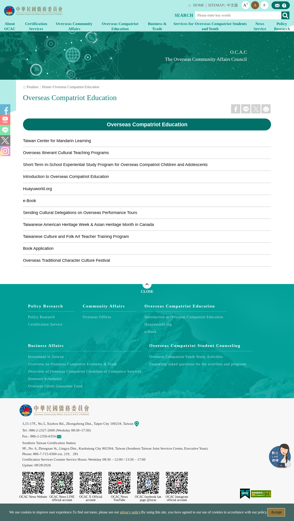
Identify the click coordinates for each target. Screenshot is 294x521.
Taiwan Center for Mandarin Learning (57, 140)
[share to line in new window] (245, 108)
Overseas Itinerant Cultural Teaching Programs (66, 152)
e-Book (29, 200)
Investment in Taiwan (46, 357)
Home (46, 87)
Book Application (38, 248)
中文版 (232, 5)
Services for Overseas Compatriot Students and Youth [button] (210, 26)
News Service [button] (260, 26)
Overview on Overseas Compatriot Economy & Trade (72, 364)
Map (142, 423)
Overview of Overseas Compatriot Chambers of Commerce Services (84, 371)
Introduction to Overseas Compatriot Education (66, 176)
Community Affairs (104, 306)
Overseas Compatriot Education (76, 87)
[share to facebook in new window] (235, 108)
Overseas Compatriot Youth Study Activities (186, 357)
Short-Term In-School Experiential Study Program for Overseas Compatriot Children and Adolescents (115, 164)
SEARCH (184, 15)
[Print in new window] (266, 108)
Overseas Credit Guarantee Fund (55, 386)
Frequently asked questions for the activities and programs (197, 364)
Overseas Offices (97, 317)
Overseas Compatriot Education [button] (120, 26)
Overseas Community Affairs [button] (74, 26)
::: (189, 5)
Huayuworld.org (37, 188)
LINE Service (280, 456)
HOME (198, 5)
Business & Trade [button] (157, 26)
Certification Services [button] (36, 26)
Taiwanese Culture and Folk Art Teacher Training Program (76, 236)
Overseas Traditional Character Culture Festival (66, 260)
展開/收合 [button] (147, 284)
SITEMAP (216, 5)
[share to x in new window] (255, 108)
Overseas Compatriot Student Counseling (194, 346)
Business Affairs (46, 346)
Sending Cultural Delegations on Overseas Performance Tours (80, 212)
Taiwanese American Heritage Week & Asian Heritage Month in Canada (88, 224)
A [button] (245, 4)
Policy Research (45, 306)
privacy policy (130, 512)
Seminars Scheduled (45, 379)
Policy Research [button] (282, 26)
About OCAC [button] (9, 26)
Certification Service (45, 325)
